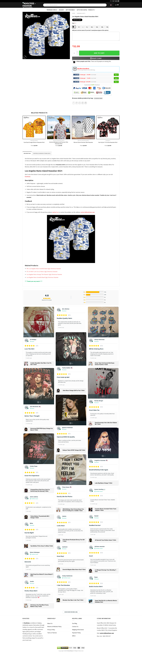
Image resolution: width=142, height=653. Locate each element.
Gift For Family (70, 10)
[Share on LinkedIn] (85, 103)
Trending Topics (52, 10)
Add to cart (99, 53)
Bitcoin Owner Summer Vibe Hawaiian (83, 142)
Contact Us (75, 626)
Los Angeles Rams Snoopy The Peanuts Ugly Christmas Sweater (44, 274)
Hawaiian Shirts (81, 13)
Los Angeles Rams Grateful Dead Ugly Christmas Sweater (42, 277)
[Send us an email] (115, 1)
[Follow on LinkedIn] (118, 1)
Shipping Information (78, 629)
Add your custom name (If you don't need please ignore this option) (90, 30)
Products (91, 10)
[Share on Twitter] (76, 103)
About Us (49, 623)
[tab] (27, 153)
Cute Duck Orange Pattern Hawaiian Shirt (34, 142)
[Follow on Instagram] (112, 1)
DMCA (73, 636)
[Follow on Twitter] (113, 1)
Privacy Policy (51, 629)
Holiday (61, 10)
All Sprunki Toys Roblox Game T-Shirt (105, 540)
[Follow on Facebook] (110, 1)
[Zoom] (24, 57)
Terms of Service (52, 633)
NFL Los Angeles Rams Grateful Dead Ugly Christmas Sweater (44, 268)
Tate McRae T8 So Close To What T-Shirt (41, 546)
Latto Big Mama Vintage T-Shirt (103, 483)
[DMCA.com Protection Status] (62, 648)
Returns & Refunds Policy (54, 626)
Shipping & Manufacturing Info (41, 153)
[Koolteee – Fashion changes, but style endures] (30, 5)
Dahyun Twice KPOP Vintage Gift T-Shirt (74, 450)
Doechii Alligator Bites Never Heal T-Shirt (74, 569)
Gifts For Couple (82, 10)
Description (27, 153)
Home (73, 13)
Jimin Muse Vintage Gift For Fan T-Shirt (73, 390)
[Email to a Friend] (79, 103)
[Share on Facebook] (73, 103)
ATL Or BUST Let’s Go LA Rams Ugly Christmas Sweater (42, 271)
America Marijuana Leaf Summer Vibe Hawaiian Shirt (58, 142)
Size (73, 23)
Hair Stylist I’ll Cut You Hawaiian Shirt (107, 142)
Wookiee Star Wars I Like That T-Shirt (73, 600)
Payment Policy (76, 633)
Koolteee (27, 176)
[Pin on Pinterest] (82, 103)
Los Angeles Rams (98, 98)
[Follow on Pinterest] (117, 1)
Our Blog (74, 623)
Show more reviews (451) (71, 612)
